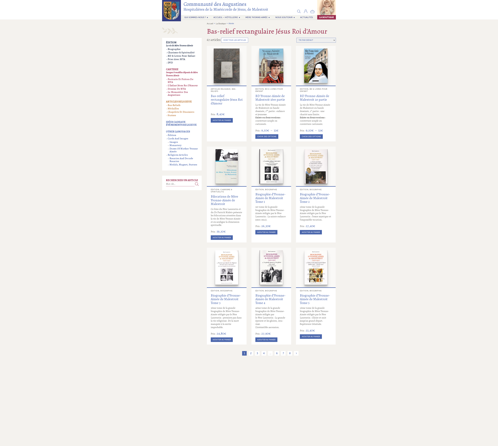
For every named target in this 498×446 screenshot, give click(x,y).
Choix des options (266, 137)
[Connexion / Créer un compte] (306, 12)
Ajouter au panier (222, 120)
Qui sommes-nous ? (195, 17)
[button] (299, 11)
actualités (306, 17)
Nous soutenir (284, 17)
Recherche (197, 184)
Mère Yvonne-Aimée (256, 17)
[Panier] (312, 12)
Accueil (210, 23)
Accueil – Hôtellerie (225, 17)
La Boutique (326, 17)
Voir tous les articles (234, 40)
